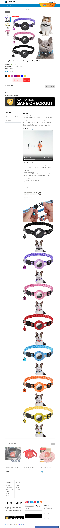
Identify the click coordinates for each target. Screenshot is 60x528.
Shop (17, 485)
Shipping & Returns (12, 116)
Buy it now (27, 80)
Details (8, 112)
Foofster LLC (9, 464)
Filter (8, 12)
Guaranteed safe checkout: (12, 95)
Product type (8, 66)
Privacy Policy (9, 487)
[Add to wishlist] (33, 80)
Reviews (8, 120)
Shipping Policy (9, 489)
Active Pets (43, 464)
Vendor (6, 68)
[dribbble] (26, 502)
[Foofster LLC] (14, 503)
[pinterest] (38, 502)
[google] (35, 502)
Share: (6, 92)
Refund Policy (9, 491)
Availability (8, 64)
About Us (8, 485)
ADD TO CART (32, 525)
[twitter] (32, 502)
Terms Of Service (8, 494)
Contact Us (18, 489)
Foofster (11, 68)
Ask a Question (50, 86)
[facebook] (29, 502)
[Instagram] (41, 502)
